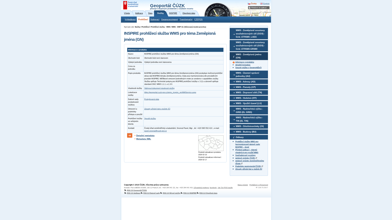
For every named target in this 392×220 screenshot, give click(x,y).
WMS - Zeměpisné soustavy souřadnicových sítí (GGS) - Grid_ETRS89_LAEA (250, 33)
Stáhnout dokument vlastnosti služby (159, 88)
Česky (254, 4)
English (266, 4)
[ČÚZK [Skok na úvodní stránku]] (131, 5)
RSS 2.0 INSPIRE (189, 193)
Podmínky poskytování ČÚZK (248, 166)
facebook (213, 188)
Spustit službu (150, 118)
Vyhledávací (130, 19)
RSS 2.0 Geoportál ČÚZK (137, 190)
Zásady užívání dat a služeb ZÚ (248, 169)
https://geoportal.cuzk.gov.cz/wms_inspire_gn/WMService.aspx (170, 92)
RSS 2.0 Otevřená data (208, 193)
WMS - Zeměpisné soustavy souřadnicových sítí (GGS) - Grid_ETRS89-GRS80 (250, 45)
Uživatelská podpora (201, 188)
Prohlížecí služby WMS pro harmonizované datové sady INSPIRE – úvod (247, 144)
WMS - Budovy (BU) (246, 131)
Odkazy (240, 137)
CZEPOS (198, 19)
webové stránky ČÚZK (245, 158)
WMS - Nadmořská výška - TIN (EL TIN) (249, 119)
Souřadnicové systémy (245, 155)
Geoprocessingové (169, 19)
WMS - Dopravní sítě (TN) (249, 92)
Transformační (186, 19)
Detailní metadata (145, 135)
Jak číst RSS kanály (225, 188)
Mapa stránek (243, 185)
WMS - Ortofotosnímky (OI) (250, 126)
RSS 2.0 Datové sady (151, 193)
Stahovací (154, 19)
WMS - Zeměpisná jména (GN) (248, 56)
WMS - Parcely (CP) (246, 87)
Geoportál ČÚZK (171, 6)
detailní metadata (242, 65)
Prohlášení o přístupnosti (258, 185)
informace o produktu (244, 62)
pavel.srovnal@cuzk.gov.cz (155, 131)
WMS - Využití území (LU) (249, 103)
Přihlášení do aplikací (259, 8)
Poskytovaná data (151, 99)
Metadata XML (143, 139)
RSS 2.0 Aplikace (133, 193)
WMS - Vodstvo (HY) (246, 98)
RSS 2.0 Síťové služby (171, 193)
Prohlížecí (143, 19)
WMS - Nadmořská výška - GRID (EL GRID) (249, 110)
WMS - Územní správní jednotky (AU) (247, 74)
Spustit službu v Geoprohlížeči (248, 68)
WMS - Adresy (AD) (245, 81)
